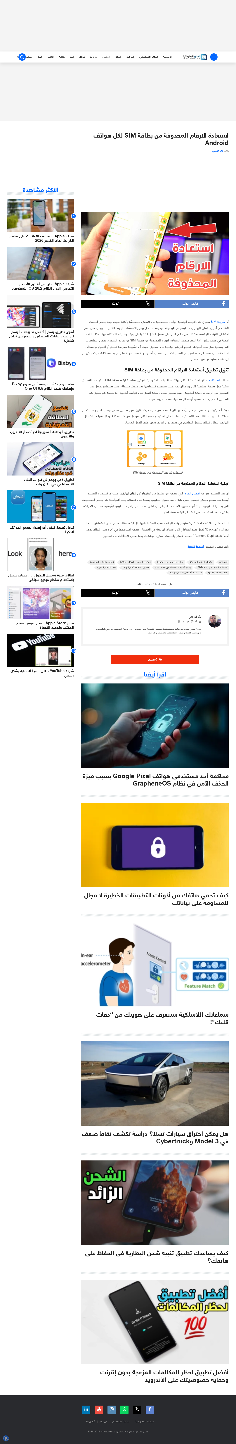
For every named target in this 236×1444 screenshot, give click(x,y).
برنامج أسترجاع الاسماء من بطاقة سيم (173, 567)
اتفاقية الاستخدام (121, 1421)
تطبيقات (214, 380)
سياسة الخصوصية (144, 1421)
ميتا (72, 56)
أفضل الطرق (192, 494)
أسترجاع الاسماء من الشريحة (170, 562)
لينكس (106, 56)
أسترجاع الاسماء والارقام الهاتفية (135, 562)
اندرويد (93, 56)
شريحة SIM (218, 322)
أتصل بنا (90, 1421)
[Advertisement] (118, 25)
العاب (51, 56)
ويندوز (118, 56)
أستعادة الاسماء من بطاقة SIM (213, 567)
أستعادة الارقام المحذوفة (102, 562)
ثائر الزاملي (217, 151)
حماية (62, 56)
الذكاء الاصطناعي (148, 56)
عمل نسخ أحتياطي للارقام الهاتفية (186, 572)
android (223, 562)
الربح (40, 56)
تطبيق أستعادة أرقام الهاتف (135, 567)
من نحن (103, 1421)
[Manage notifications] (6, 1438)
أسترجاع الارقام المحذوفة (201, 562)
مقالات (130, 56)
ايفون (29, 56)
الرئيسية (167, 56)
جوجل (82, 56)
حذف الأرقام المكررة (106, 567)
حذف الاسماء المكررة (218, 572)
